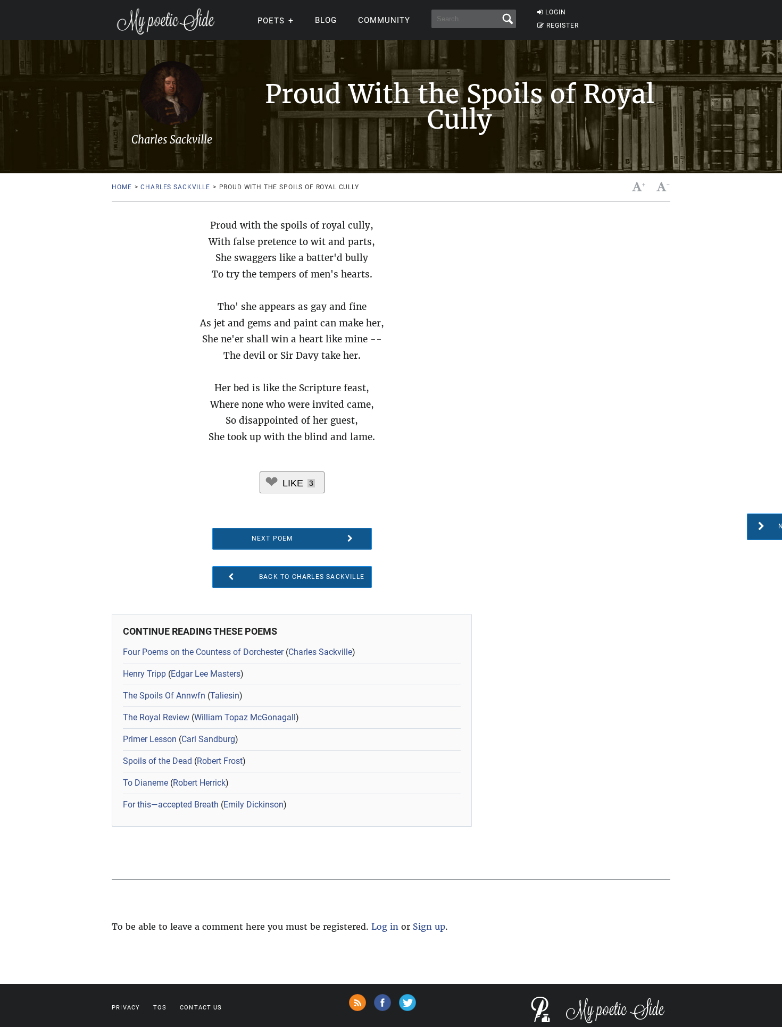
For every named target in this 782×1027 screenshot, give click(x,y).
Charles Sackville (175, 187)
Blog (326, 20)
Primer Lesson (150, 739)
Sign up (429, 926)
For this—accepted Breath (171, 804)
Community (384, 20)
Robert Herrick (199, 783)
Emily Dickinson (253, 804)
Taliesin (224, 696)
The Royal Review (156, 717)
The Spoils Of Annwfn (164, 696)
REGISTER (562, 25)
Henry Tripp (144, 674)
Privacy (126, 1007)
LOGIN (555, 12)
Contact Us (201, 1007)
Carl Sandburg (208, 739)
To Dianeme (145, 783)
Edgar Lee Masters (205, 674)
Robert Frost (220, 761)
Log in (384, 926)
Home (121, 187)
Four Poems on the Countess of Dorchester (203, 652)
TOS (160, 1007)
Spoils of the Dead (157, 761)
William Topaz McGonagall (245, 717)
